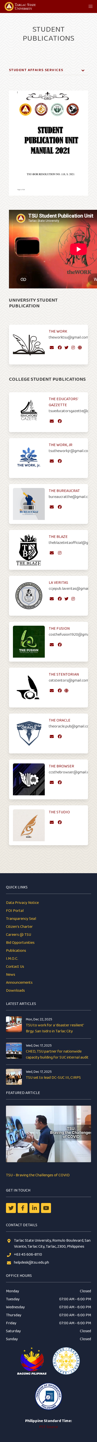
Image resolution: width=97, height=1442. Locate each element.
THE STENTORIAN (64, 674)
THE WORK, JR (60, 445)
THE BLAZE (58, 537)
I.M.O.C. (12, 959)
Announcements (19, 982)
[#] (46, 1208)
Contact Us (15, 966)
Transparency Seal (21, 919)
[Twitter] (11, 1208)
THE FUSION (59, 628)
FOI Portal (15, 911)
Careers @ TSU (18, 935)
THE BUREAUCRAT (64, 491)
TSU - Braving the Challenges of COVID (38, 1175)
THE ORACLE (59, 720)
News (10, 974)
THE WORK (58, 331)
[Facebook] (23, 1208)
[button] (90, 6)
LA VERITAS (58, 583)
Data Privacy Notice (22, 903)
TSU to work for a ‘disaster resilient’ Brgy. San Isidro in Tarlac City (55, 1028)
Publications (16, 951)
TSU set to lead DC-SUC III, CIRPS (53, 1078)
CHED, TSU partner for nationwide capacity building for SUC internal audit (57, 1054)
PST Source (48, 1427)
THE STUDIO (59, 812)
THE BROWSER (61, 766)
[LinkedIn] (34, 1208)
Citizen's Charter (19, 927)
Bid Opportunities (20, 943)
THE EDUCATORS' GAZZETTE (63, 402)
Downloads (15, 990)
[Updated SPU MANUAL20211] (48, 203)
